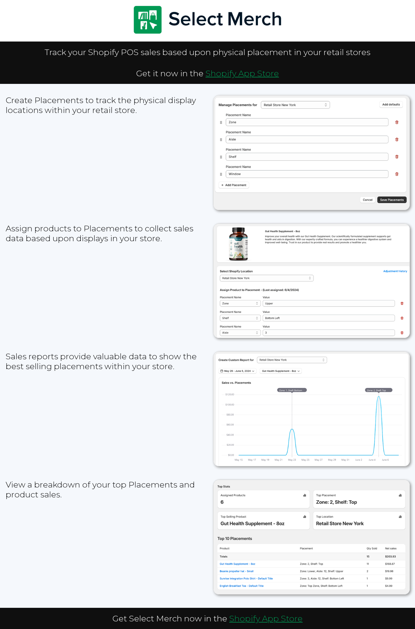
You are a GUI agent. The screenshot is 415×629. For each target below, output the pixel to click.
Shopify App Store (242, 73)
